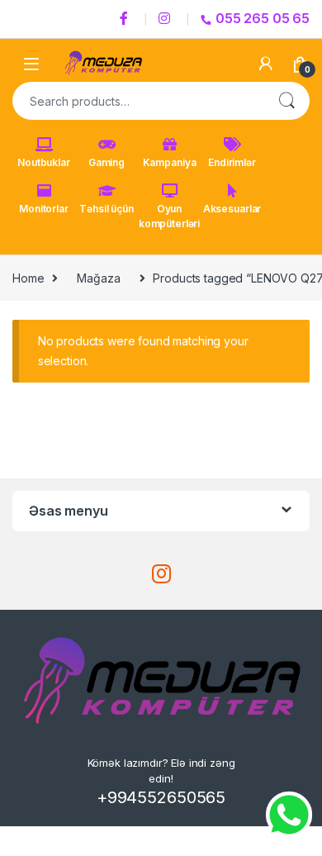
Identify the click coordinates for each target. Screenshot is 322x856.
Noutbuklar (43, 162)
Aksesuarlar (232, 208)
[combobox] (137, 101)
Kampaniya (170, 162)
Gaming (106, 162)
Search (286, 101)
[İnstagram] (167, 19)
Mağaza (98, 278)
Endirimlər (232, 162)
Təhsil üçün (106, 208)
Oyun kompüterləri (169, 216)
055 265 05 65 (262, 18)
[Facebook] (126, 19)
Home (28, 278)
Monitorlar (44, 208)
